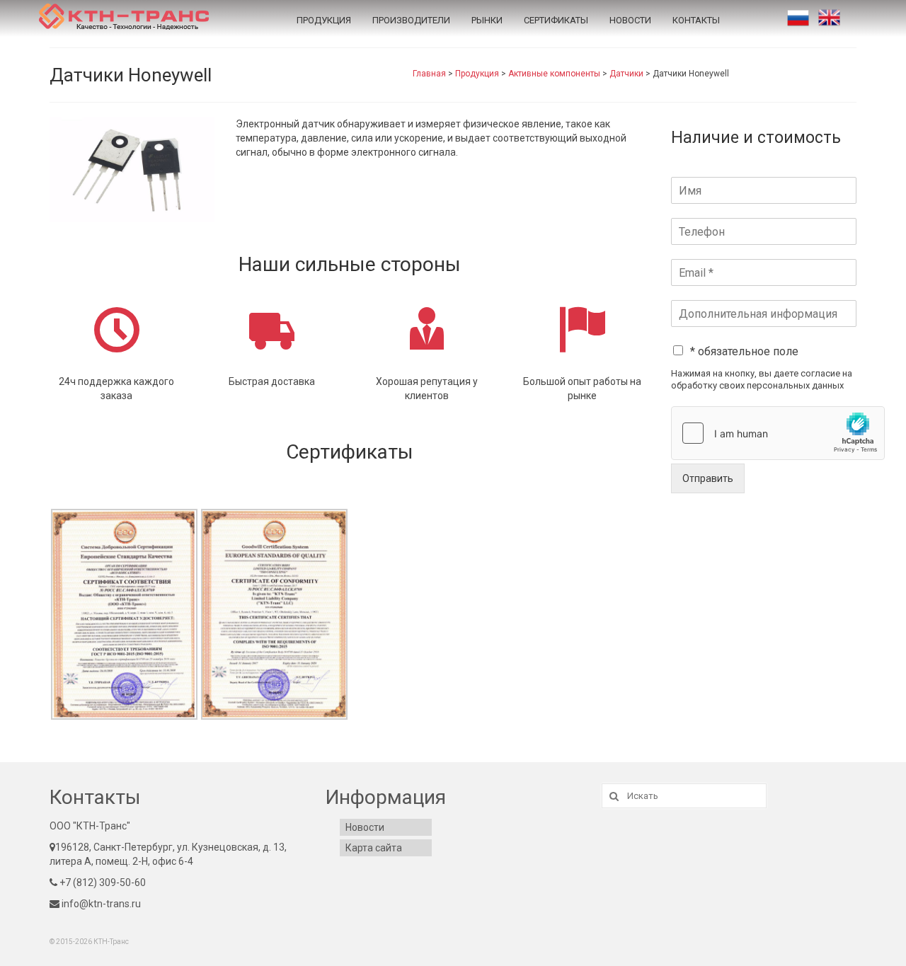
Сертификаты (556, 20)
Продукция (324, 20)
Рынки (487, 20)
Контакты (696, 20)
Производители (411, 20)
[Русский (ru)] (798, 17)
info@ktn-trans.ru (100, 903)
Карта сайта (373, 847)
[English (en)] (829, 17)
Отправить (707, 478)
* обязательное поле (744, 351)
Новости (630, 20)
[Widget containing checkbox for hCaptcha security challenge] (778, 433)
